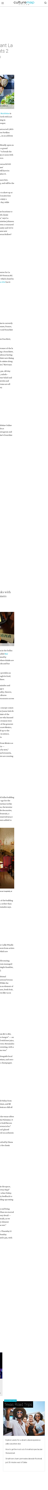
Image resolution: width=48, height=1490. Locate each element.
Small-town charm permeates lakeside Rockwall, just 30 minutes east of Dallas (23, 1460)
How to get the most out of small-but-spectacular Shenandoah (23, 1451)
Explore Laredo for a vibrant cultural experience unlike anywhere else (22, 1442)
